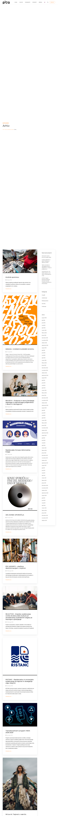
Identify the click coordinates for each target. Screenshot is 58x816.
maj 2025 (43, 355)
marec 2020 (44, 507)
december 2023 (45, 397)
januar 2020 (44, 512)
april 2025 (43, 357)
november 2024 (45, 370)
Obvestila (43, 303)
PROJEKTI (34, 2)
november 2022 (45, 427)
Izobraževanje (44, 297)
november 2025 (45, 340)
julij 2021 (43, 467)
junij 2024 (43, 382)
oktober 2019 (44, 520)
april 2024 (43, 387)
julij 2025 (43, 350)
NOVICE (21, 2)
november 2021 (45, 457)
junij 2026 (43, 322)
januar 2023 (44, 425)
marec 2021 (44, 477)
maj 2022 (43, 442)
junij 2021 (43, 470)
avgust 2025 (44, 347)
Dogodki (43, 295)
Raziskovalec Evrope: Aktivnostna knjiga (18, 451)
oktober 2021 (44, 460)
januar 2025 (44, 365)
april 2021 (43, 475)
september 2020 (45, 492)
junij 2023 (43, 412)
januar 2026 (44, 335)
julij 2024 (43, 380)
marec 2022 (44, 447)
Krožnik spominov (12, 277)
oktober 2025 (44, 342)
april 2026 (43, 327)
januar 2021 (44, 482)
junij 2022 (43, 440)
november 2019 (45, 517)
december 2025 (45, 337)
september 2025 (45, 345)
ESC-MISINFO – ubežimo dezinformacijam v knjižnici (16, 567)
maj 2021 (43, 472)
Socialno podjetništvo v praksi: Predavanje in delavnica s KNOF (46, 261)
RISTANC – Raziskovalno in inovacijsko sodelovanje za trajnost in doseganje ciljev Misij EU (20, 681)
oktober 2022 (44, 430)
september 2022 (45, 432)
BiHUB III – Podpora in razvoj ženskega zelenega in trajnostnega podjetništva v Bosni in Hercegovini (20, 402)
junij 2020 (43, 500)
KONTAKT (52, 2)
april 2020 (43, 505)
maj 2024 (43, 385)
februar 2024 (44, 392)
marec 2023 (44, 420)
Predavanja (44, 306)
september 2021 (45, 462)
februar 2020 (44, 510)
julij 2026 (43, 320)
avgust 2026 (44, 317)
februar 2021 (44, 480)
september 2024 (45, 375)
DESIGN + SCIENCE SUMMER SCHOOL (20, 349)
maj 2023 (43, 415)
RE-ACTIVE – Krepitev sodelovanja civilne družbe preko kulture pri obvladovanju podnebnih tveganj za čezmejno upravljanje (19, 616)
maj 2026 (43, 325)
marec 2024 (44, 390)
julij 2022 (43, 437)
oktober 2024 (44, 372)
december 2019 (45, 515)
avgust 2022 (44, 435)
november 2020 (45, 487)
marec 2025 (44, 360)
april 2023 (43, 417)
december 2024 (45, 367)
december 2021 (45, 455)
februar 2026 (44, 332)
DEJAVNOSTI (27, 2)
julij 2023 (43, 410)
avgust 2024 (44, 377)
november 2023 (45, 400)
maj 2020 (43, 502)
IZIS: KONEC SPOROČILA (15, 515)
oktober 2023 (44, 402)
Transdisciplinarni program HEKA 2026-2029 (18, 731)
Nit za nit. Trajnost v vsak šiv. (16, 814)
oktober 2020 (44, 490)
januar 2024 (44, 395)
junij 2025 (43, 352)
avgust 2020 (44, 495)
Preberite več (8, 288)
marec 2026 (44, 330)
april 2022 (43, 445)
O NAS (15, 2)
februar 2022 (44, 450)
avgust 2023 (44, 407)
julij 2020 (43, 497)
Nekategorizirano (45, 300)
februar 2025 (44, 362)
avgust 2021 (44, 465)
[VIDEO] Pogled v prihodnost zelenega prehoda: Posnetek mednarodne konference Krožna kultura (46, 281)
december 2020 (45, 485)
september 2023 (45, 405)
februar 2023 (44, 422)
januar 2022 (44, 452)
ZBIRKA (40, 2)
